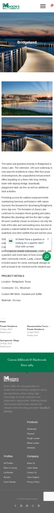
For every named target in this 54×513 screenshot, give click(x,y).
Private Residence (8, 326)
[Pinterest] (27, 506)
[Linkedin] (39, 506)
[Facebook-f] (15, 506)
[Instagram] (33, 506)
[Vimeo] (21, 506)
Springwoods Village (9, 340)
